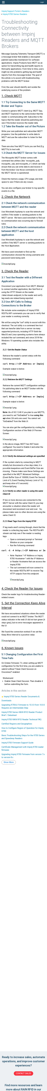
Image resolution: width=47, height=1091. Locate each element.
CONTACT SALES (23, 1073)
